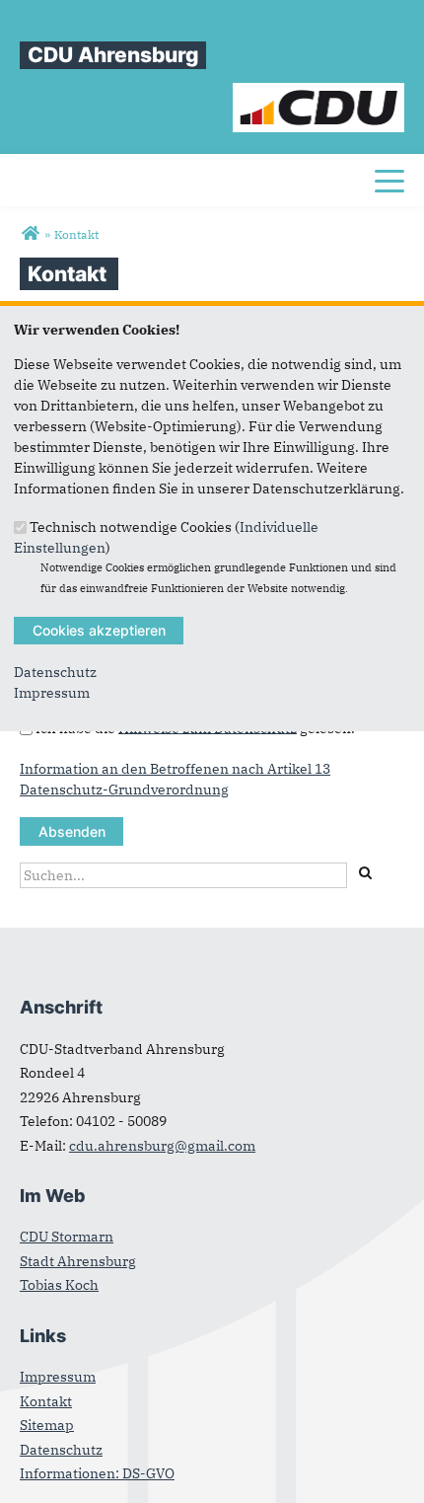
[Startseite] (319, 93)
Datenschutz (55, 672)
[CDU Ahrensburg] (30, 234)
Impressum (52, 693)
